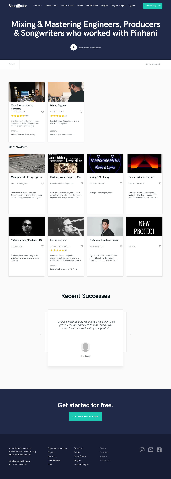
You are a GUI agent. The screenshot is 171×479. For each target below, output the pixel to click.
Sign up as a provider (57, 448)
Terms (103, 448)
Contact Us (105, 460)
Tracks (80, 6)
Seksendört (71, 135)
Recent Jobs (51, 6)
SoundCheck (92, 6)
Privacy (103, 456)
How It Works (67, 6)
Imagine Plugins (118, 6)
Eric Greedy (85, 356)
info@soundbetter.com (19, 461)
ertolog (32, 135)
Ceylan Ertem (61, 135)
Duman (52, 135)
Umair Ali (68, 269)
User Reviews (54, 460)
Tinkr (75, 269)
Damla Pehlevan (23, 135)
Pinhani (13, 135)
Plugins (104, 6)
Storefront (78, 448)
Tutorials (104, 452)
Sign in (132, 6)
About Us (52, 456)
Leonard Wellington (57, 269)
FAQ (50, 464)
